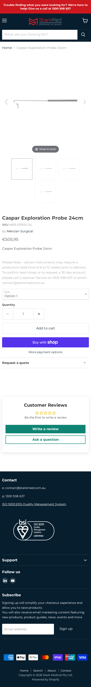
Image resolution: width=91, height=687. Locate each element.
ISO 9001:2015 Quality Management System (34, 504)
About (51, 670)
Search (38, 670)
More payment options (45, 352)
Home (7, 48)
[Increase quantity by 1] (39, 313)
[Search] (83, 35)
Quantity (8, 304)
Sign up (66, 629)
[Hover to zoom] (45, 104)
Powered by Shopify (45, 679)
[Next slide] (84, 102)
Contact (66, 670)
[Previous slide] (6, 102)
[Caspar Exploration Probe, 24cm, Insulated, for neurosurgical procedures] (21, 169)
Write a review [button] (45, 429)
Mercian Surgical (20, 231)
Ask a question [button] (45, 440)
